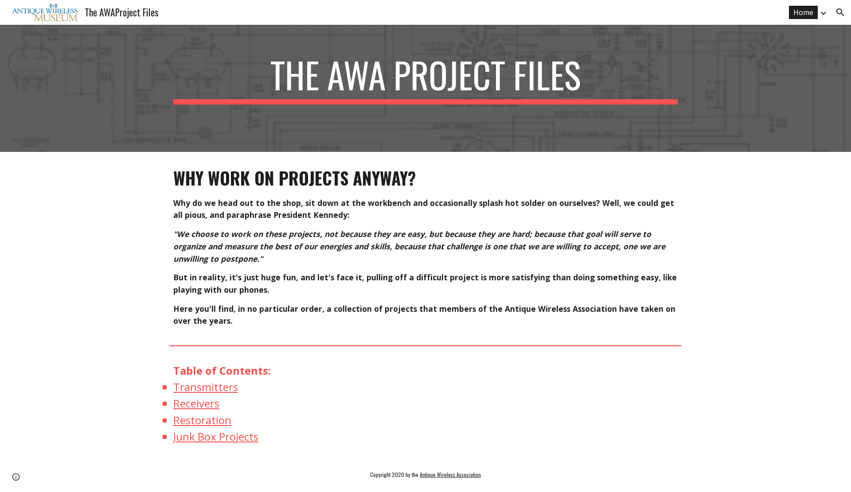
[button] (840, 12)
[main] (425, 88)
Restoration (202, 420)
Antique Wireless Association (450, 474)
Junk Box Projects (215, 436)
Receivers (196, 403)
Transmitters (205, 387)
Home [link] (803, 12)
